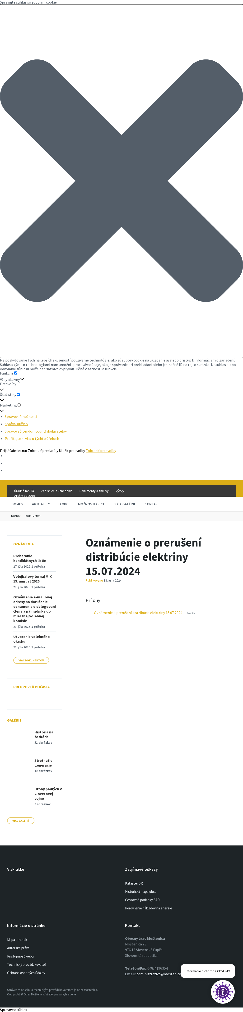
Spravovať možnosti (21, 416)
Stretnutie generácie (43, 763)
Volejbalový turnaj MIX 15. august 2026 (32, 578)
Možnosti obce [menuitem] (91, 504)
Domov (16, 516)
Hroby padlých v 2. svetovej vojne (48, 793)
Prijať (4, 450)
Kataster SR (134, 883)
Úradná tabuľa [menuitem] (24, 491)
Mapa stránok (17, 939)
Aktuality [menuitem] (41, 504)
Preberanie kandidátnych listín (29, 558)
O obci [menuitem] (64, 504)
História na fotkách (43, 734)
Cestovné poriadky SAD (142, 900)
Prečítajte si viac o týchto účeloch (32, 438)
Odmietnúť (18, 450)
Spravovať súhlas (13, 1009)
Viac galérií (20, 820)
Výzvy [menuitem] (120, 491)
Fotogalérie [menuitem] (124, 504)
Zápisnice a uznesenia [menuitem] (56, 491)
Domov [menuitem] (17, 504)
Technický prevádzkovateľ (26, 964)
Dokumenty (33, 516)
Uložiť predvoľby (72, 450)
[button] (121, 181)
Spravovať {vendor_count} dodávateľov (36, 431)
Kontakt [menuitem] (152, 504)
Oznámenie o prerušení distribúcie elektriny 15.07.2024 (138, 612)
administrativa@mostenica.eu (161, 973)
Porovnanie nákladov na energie (148, 908)
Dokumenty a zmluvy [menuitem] (94, 491)
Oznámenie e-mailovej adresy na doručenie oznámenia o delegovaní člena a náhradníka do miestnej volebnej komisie (34, 609)
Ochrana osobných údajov (26, 973)
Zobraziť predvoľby (43, 450)
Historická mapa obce (141, 891)
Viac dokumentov (31, 660)
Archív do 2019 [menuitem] (24, 495)
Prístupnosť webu (20, 956)
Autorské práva (18, 948)
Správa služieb (16, 423)
